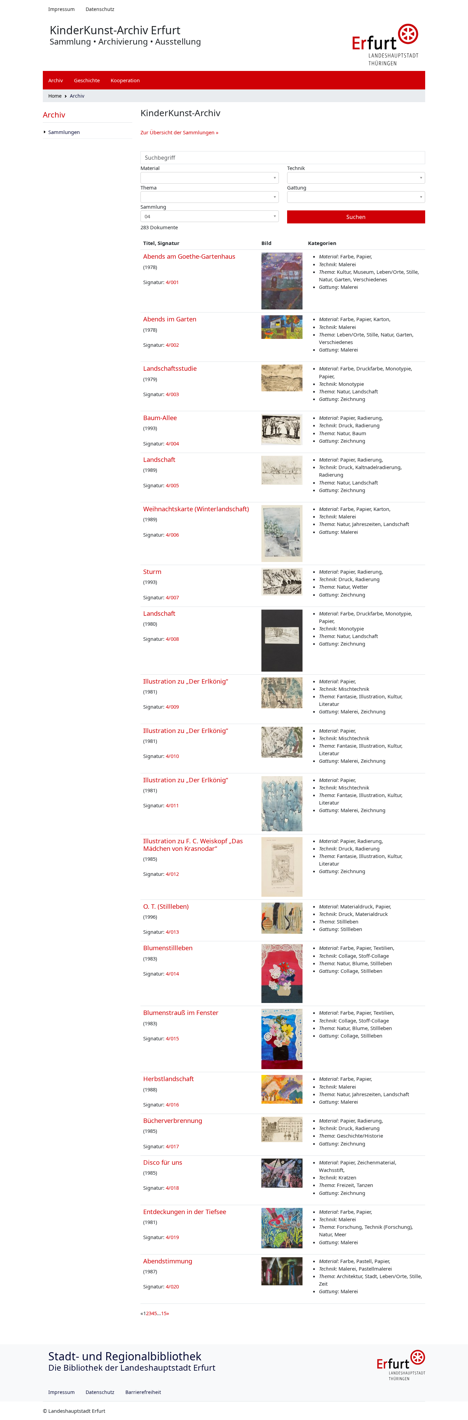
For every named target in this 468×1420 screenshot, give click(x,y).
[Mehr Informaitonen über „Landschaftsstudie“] (282, 377)
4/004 (172, 443)
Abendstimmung (167, 1261)
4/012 (172, 873)
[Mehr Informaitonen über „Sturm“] (282, 580)
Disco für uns (162, 1162)
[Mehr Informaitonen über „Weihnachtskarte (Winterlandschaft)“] (282, 532)
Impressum (61, 9)
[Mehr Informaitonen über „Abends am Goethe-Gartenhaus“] (282, 280)
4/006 (172, 534)
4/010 (172, 755)
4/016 (172, 1104)
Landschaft (159, 459)
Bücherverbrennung (172, 1120)
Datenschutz (100, 9)
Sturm (152, 571)
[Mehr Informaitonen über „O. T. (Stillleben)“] (282, 917)
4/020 (172, 1286)
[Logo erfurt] (385, 43)
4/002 (172, 344)
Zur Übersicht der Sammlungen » (179, 132)
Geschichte (87, 80)
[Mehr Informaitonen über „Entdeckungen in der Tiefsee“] (282, 1227)
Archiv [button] (55, 80)
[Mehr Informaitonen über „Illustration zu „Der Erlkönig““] (282, 692)
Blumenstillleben (168, 947)
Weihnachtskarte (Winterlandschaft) (196, 508)
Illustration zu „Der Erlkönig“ (185, 681)
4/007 (172, 597)
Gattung (296, 187)
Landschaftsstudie (170, 368)
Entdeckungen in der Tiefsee (184, 1211)
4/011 (172, 805)
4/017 (172, 1146)
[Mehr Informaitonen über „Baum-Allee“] (282, 429)
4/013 (172, 931)
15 (164, 1313)
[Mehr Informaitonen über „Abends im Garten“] (282, 326)
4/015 (172, 1038)
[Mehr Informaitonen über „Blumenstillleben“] (282, 972)
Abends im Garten (169, 319)
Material (150, 167)
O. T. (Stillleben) (166, 906)
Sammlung (153, 206)
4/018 (172, 1187)
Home (55, 96)
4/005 (172, 485)
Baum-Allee (160, 417)
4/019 (172, 1237)
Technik (296, 167)
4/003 (172, 394)
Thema (148, 187)
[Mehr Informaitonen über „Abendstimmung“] (282, 1270)
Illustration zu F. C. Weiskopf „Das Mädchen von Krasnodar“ (193, 844)
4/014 (172, 973)
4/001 (172, 282)
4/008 (172, 638)
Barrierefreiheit (143, 1392)
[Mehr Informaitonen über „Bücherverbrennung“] (282, 1128)
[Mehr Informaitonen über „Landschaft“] (282, 469)
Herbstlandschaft (168, 1078)
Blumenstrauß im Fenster (181, 1012)
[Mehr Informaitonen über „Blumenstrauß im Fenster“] (282, 1038)
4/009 (172, 706)
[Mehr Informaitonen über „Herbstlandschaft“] (282, 1088)
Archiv (54, 114)
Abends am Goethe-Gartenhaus (189, 256)
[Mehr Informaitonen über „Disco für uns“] (282, 1172)
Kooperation (125, 80)
